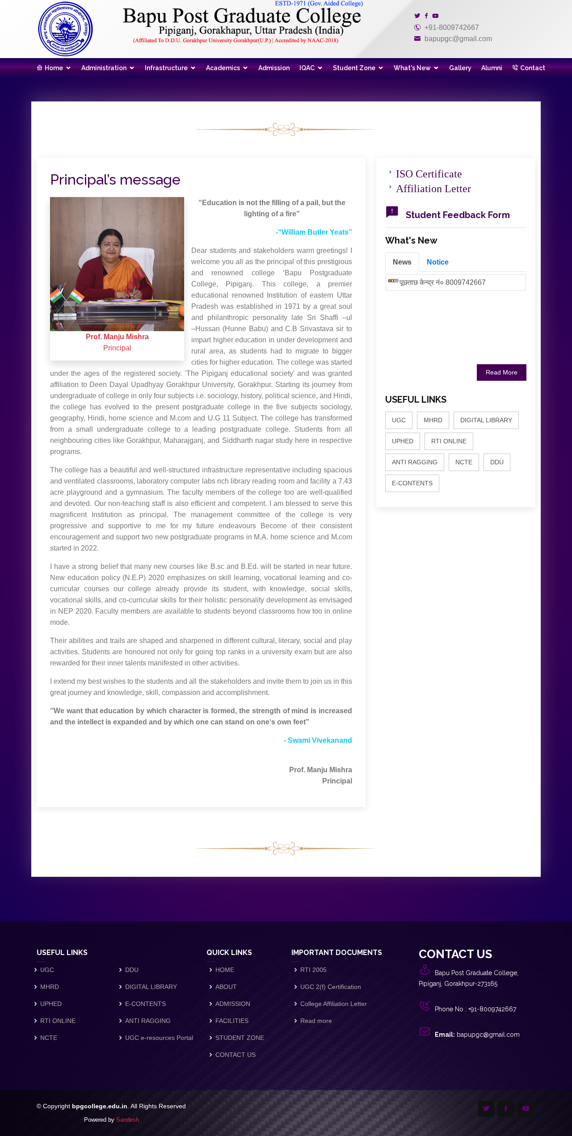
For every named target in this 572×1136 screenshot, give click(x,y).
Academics (223, 68)
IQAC (307, 68)
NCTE (463, 462)
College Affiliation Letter (333, 1004)
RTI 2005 (313, 970)
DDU (497, 462)
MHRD (433, 420)
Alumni (491, 68)
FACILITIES (231, 1021)
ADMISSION (232, 1004)
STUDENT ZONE (239, 1038)
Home (54, 68)
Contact (532, 68)
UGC (399, 420)
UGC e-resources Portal (159, 1038)
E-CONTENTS (412, 483)
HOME (224, 970)
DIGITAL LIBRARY (486, 420)
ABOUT (226, 987)
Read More (501, 372)
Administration (103, 68)
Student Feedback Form (458, 215)
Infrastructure (166, 68)
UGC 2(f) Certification (330, 987)
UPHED (402, 441)
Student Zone (354, 68)
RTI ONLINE (449, 441)
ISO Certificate (429, 172)
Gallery (460, 68)
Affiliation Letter (433, 186)
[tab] (402, 262)
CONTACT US (235, 1055)
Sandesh (127, 1119)
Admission (274, 68)
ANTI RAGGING (414, 462)
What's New (412, 68)
